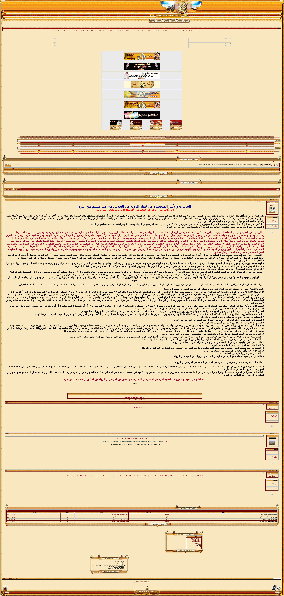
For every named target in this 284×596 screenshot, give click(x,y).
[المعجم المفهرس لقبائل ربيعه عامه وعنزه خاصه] (109, 566)
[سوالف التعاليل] (109, 564)
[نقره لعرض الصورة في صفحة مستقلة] (135, 397)
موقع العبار (11, 578)
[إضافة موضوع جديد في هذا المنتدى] (277, 189)
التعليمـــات (28, 168)
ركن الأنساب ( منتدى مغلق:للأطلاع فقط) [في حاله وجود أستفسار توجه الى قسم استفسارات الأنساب (234, 164)
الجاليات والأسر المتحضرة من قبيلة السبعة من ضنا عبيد (268, 517)
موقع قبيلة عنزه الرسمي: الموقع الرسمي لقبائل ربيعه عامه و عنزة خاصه (265, 164)
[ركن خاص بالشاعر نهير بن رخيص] (109, 561)
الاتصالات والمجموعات (142, 170)
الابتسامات (199, 544)
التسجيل (157, 168)
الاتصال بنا (15, 578)
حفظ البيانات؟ (7, 164)
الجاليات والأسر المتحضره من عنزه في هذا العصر (207, 164)
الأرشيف (7, 578)
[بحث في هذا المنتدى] (278, 189)
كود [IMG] (199, 545)
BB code (198, 543)
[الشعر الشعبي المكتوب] (109, 562)
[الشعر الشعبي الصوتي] (109, 563)
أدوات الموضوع (17, 189)
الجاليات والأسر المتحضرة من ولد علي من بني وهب (268, 521)
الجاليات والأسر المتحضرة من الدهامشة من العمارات (268, 514)
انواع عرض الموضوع (9, 189)
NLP (143, 582)
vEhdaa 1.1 (139, 582)
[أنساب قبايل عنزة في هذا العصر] (109, 567)
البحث (13, 168)
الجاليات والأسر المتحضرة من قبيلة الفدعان (269, 519)
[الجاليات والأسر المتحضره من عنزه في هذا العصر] (109, 568)
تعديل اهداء (275, 161)
